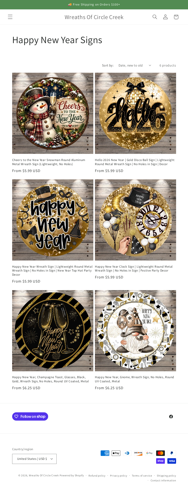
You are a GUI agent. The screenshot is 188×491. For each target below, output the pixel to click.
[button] (10, 17)
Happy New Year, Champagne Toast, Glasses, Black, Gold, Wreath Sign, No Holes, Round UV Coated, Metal (50, 379)
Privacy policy (118, 475)
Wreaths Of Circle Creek (44, 475)
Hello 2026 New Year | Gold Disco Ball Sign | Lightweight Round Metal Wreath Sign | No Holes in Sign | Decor (134, 162)
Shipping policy (166, 475)
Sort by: (108, 65)
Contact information (163, 480)
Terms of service (142, 475)
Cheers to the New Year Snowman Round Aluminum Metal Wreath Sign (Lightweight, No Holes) (48, 162)
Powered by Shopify (72, 475)
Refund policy (96, 475)
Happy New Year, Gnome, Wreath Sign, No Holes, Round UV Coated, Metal (134, 379)
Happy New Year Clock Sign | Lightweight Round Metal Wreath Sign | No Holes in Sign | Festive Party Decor (134, 269)
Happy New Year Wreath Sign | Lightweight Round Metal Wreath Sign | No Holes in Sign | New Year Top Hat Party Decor (52, 271)
